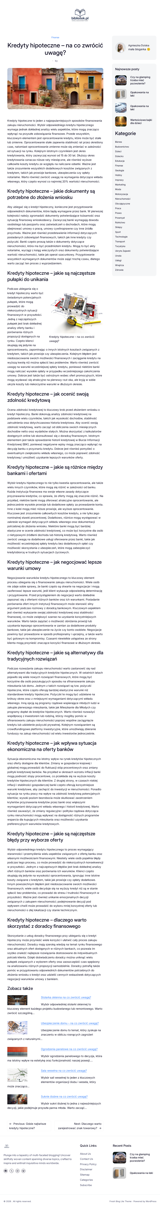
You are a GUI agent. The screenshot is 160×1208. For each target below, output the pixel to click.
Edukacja (120, 161)
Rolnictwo (120, 222)
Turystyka (120, 246)
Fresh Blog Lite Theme (121, 1201)
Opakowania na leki (139, 94)
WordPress (151, 1201)
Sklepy (118, 227)
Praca (118, 208)
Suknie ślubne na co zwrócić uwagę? (64, 1096)
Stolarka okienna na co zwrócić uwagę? (66, 997)
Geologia (119, 170)
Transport (120, 241)
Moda (118, 189)
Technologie (121, 236)
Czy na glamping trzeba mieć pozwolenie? (140, 80)
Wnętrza (119, 265)
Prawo (118, 213)
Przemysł (120, 217)
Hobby (118, 175)
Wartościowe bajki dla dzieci (141, 121)
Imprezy (119, 180)
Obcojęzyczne (122, 203)
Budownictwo (122, 146)
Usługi (118, 260)
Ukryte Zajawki (122, 250)
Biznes (118, 141)
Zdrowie (119, 270)
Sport (118, 232)
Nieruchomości (122, 198)
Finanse (55, 37)
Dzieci (118, 151)
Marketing (120, 184)
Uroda (118, 255)
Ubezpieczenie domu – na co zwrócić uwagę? (70, 1023)
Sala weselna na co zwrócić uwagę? (64, 1070)
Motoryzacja (121, 194)
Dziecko (119, 156)
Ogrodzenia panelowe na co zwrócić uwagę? (69, 1049)
